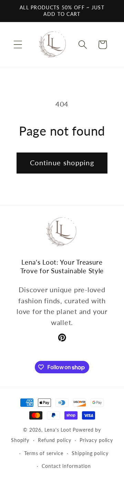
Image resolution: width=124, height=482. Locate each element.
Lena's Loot (57, 430)
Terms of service (43, 453)
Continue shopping (62, 163)
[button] (18, 45)
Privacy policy (96, 440)
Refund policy (54, 440)
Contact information (66, 466)
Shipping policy (90, 453)
